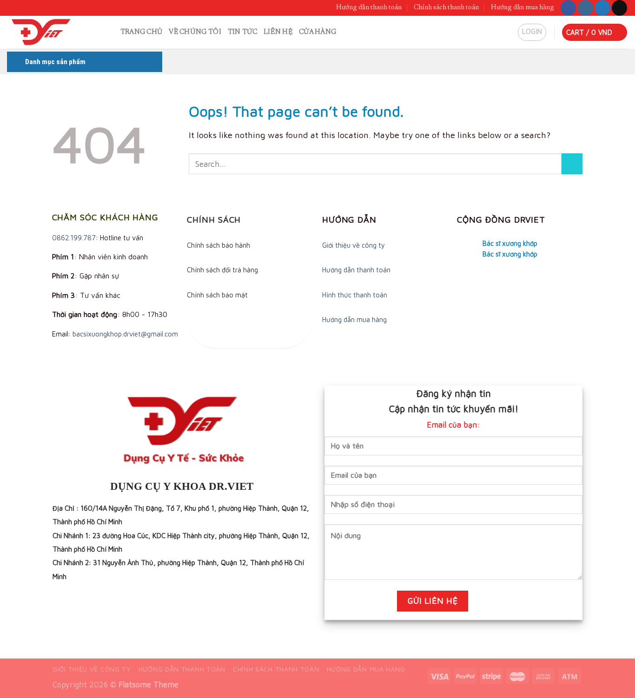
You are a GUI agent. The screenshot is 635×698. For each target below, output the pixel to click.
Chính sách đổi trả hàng (222, 270)
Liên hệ (278, 32)
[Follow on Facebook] (568, 8)
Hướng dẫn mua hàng (522, 7)
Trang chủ (141, 32)
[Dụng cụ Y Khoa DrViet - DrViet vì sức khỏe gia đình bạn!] (49, 32)
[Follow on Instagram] (585, 8)
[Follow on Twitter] (602, 8)
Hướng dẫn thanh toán (369, 7)
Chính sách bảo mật (217, 295)
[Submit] (572, 163)
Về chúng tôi (195, 32)
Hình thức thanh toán (354, 295)
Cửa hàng (317, 32)
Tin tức (242, 32)
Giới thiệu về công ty (353, 245)
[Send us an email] (619, 8)
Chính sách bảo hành (218, 245)
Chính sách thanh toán (446, 7)
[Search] (110, 32)
